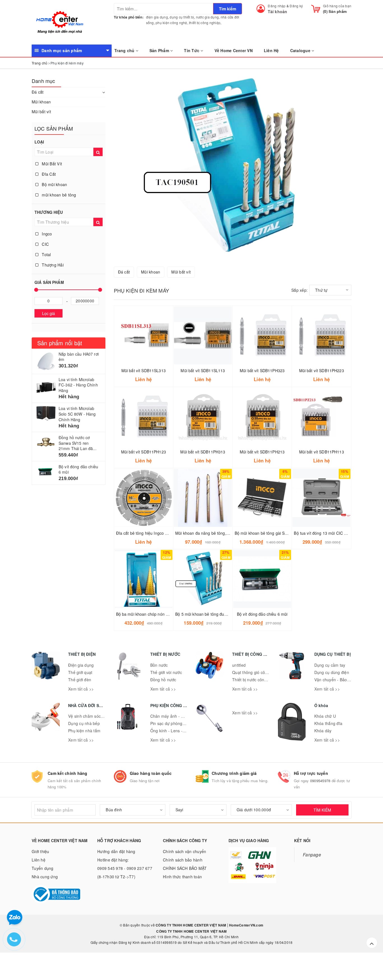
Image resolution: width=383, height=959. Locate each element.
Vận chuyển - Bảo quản (335, 679)
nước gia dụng (207, 17)
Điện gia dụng (81, 665)
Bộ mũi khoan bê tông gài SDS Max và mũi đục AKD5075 (286, 533)
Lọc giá (48, 313)
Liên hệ (38, 860)
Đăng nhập (276, 5)
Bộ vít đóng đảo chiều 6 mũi (78, 469)
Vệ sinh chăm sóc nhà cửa (92, 716)
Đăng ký (296, 5)
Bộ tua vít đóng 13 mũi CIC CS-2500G (328, 533)
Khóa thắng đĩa (328, 723)
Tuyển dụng (43, 868)
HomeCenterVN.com (245, 925)
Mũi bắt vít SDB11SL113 (203, 370)
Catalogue (301, 50)
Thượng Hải (52, 265)
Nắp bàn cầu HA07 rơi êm (79, 356)
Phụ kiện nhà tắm (84, 730)
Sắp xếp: (299, 290)
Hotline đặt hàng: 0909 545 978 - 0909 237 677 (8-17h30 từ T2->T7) (124, 868)
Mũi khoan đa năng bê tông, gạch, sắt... (211, 533)
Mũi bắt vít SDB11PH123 (143, 452)
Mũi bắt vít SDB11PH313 (202, 452)
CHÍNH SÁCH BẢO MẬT (185, 868)
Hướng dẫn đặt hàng (116, 851)
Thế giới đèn (79, 679)
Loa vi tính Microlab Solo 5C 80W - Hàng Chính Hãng (77, 414)
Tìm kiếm (227, 8)
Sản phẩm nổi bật (59, 343)
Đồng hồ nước (163, 679)
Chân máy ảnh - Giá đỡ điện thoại (181, 716)
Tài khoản (277, 11)
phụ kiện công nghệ (171, 22)
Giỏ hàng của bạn (337, 5)
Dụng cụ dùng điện (331, 672)
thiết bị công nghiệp (204, 22)
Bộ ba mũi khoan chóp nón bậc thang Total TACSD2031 (166, 614)
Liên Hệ (271, 50)
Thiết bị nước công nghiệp (256, 679)
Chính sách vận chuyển (184, 851)
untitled (239, 665)
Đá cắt (38, 92)
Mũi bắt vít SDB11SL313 (143, 370)
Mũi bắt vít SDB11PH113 (321, 452)
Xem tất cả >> (81, 689)
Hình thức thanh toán (182, 876)
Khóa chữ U (325, 716)
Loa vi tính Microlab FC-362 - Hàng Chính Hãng (78, 385)
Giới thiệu (40, 851)
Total (46, 254)
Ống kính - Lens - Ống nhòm (176, 730)
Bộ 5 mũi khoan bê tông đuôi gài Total (209, 614)
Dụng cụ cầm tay (329, 665)
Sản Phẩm (159, 50)
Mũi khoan (41, 102)
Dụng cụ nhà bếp (84, 723)
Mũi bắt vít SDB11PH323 (262, 370)
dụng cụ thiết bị (182, 17)
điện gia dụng (157, 17)
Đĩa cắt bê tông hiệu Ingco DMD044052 (152, 533)
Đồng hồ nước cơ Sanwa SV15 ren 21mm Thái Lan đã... (77, 443)
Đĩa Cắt (48, 174)
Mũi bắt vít (41, 111)
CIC (45, 244)
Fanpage (312, 854)
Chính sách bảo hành (182, 860)
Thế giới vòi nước (166, 672)
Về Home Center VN (233, 50)
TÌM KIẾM (322, 810)
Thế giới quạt (80, 672)
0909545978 (320, 780)
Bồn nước (159, 665)
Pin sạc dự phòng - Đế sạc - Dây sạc (184, 723)
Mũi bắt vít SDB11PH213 (262, 452)
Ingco (46, 234)
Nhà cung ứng (45, 876)
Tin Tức (192, 50)
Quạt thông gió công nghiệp (257, 672)
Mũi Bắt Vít (51, 163)
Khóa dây (323, 730)
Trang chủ (125, 50)
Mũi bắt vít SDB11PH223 (321, 370)
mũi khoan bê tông (58, 195)
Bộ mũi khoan (54, 184)
